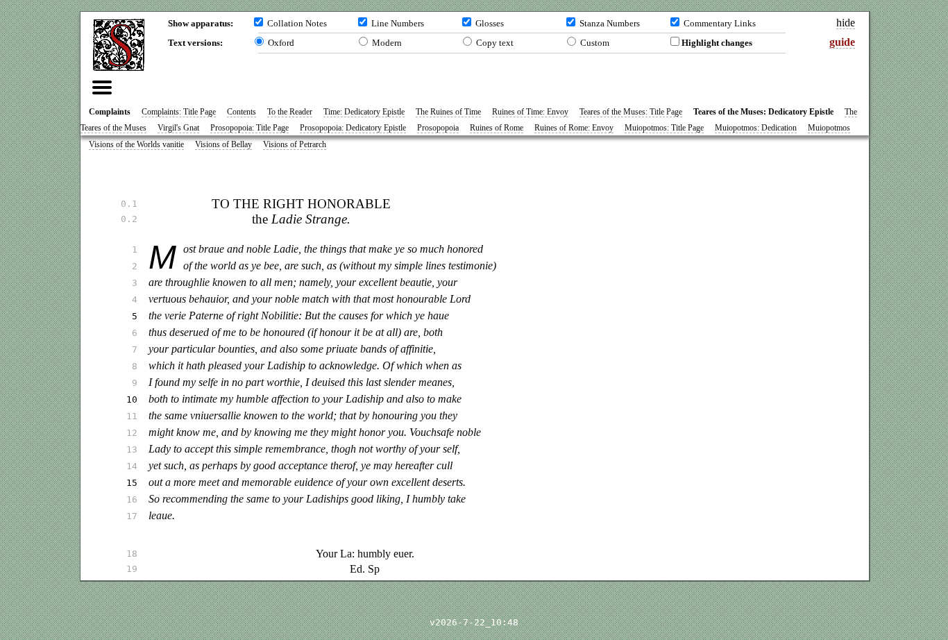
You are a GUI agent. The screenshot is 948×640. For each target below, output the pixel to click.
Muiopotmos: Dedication (756, 128)
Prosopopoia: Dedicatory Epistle (353, 128)
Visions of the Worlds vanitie (136, 144)
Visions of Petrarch (294, 144)
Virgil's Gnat (178, 128)
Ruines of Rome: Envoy (573, 128)
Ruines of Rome (496, 128)
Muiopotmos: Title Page (664, 128)
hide (845, 22)
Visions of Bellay (223, 144)
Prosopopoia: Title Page (249, 128)
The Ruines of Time (448, 112)
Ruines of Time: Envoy (530, 112)
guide (842, 42)
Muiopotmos (829, 128)
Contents (241, 112)
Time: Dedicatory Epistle (364, 112)
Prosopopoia (438, 128)
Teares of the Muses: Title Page (630, 112)
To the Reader (289, 112)
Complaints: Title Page (179, 112)
